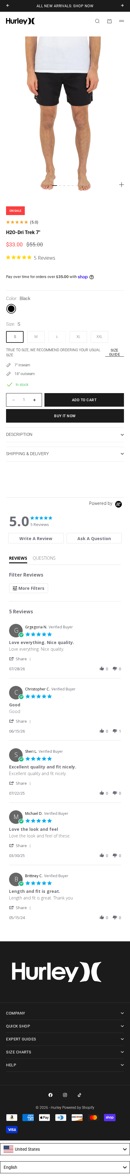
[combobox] (65, 1149)
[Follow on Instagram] (65, 1095)
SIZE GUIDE (114, 352)
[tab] (35, 538)
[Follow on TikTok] (79, 1095)
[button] (21, 658)
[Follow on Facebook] (50, 1095)
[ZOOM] (121, 185)
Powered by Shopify (78, 1108)
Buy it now (65, 416)
